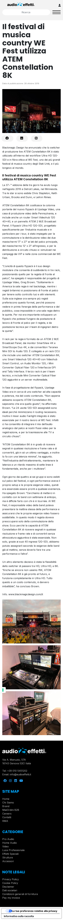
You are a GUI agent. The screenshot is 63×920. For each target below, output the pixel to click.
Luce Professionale (13, 850)
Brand (5, 806)
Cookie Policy (10, 883)
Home (5, 798)
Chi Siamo (8, 802)
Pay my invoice (11, 897)
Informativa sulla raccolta (19, 916)
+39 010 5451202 (17, 770)
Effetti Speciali (10, 853)
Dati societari (9, 890)
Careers (6, 813)
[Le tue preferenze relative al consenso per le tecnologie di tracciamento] (3, 690)
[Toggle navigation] (56, 12)
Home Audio (9, 842)
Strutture (7, 857)
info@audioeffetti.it (20, 774)
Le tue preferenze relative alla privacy (34, 910)
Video (5, 846)
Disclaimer (8, 886)
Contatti (6, 817)
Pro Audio (8, 839)
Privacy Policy (10, 879)
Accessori (8, 861)
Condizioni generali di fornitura (20, 894)
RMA (5, 820)
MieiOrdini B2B (10, 809)
